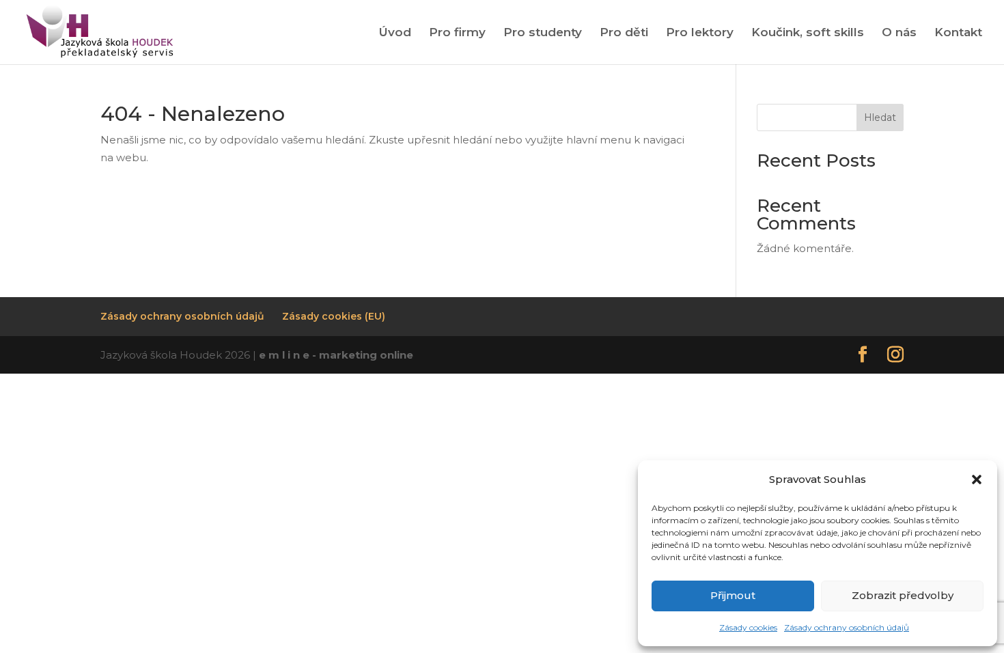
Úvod (395, 33)
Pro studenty (542, 33)
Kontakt (958, 33)
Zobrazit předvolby (902, 595)
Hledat (880, 117)
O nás (899, 33)
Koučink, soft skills (807, 33)
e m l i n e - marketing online (336, 354)
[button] (977, 479)
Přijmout (732, 595)
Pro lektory (700, 33)
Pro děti (624, 33)
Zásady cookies (748, 627)
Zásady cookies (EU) (333, 316)
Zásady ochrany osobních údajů (846, 627)
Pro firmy (457, 33)
